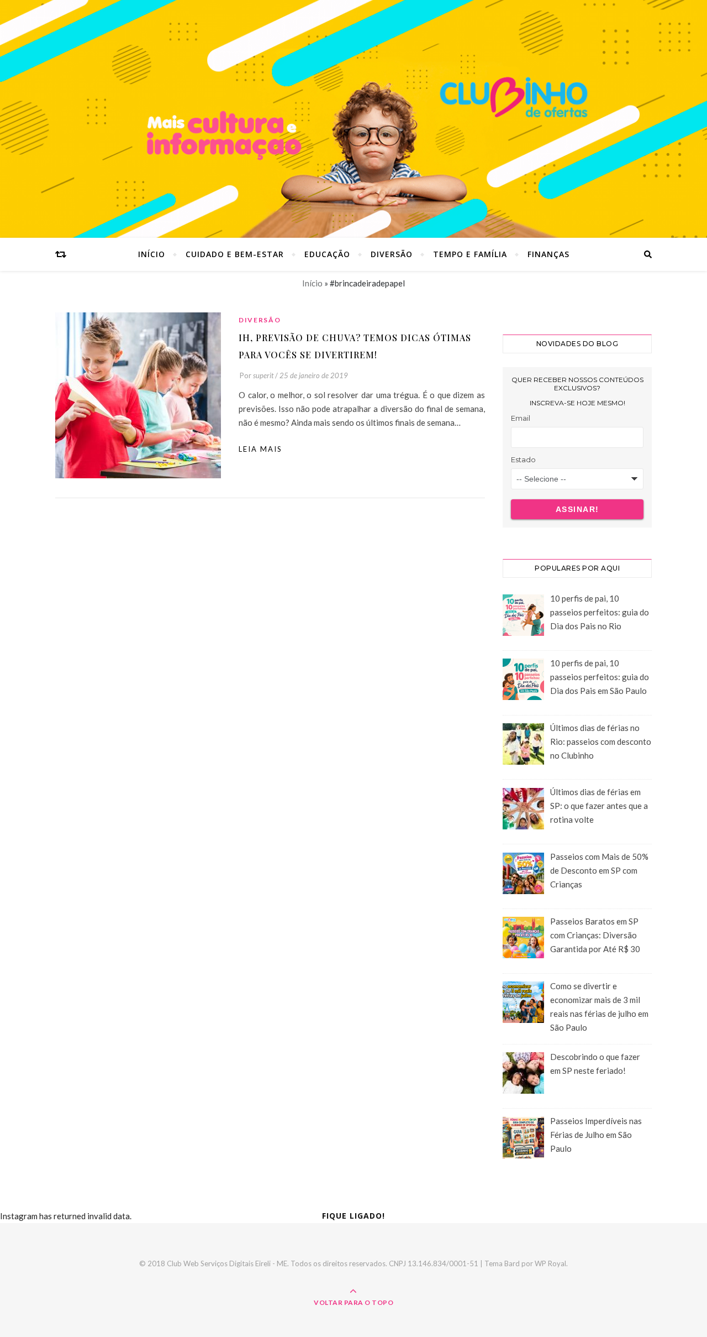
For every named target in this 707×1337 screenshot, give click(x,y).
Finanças (548, 254)
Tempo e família (470, 254)
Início (151, 254)
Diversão (392, 254)
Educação (327, 254)
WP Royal (550, 1263)
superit (263, 375)
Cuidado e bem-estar (235, 254)
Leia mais (260, 449)
